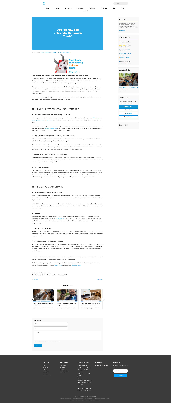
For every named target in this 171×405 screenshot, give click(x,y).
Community (68, 8)
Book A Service (128, 106)
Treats (59, 52)
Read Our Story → (123, 30)
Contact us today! (76, 265)
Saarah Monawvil (66, 52)
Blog (114, 8)
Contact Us (86, 11)
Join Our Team (63, 373)
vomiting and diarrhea (51, 128)
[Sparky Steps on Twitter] (96, 365)
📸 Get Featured (128, 113)
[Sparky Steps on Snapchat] (104, 365)
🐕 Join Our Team (128, 117)
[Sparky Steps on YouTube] (107, 365)
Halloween (48, 52)
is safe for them (60, 218)
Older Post (35, 279)
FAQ (123, 8)
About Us (56, 8)
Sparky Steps (58, 265)
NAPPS (123, 63)
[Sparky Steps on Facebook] (98, 365)
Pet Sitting (62, 369)
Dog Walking (80, 8)
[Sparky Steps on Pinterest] (100, 365)
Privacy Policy (46, 371)
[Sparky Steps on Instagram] (102, 365)
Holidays (54, 52)
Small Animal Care (64, 371)
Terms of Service (46, 373)
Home (47, 8)
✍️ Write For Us (128, 110)
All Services (104, 8)
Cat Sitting (92, 8)
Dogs (43, 52)
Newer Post (99, 279)
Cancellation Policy (47, 374)
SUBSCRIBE (121, 375)
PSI (126, 63)
